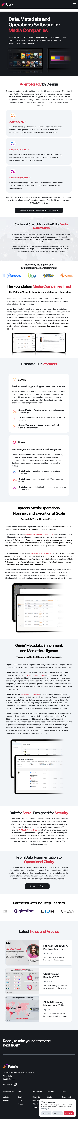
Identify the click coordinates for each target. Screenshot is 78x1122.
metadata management (36, 675)
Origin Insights (11, 713)
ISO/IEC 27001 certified (28, 830)
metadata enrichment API (30, 694)
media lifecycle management (41, 553)
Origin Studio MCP (19, 149)
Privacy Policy (46, 1109)
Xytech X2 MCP (17, 121)
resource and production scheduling (39, 534)
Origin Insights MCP (19, 177)
